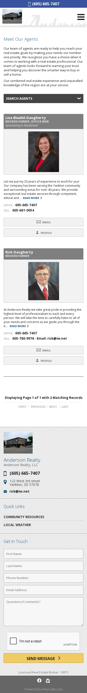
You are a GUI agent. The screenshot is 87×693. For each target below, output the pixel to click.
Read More (31, 198)
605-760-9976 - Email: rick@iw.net (39, 338)
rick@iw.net (19, 491)
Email (46, 222)
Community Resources (24, 517)
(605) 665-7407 (45, 3)
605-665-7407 (26, 205)
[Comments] (43, 625)
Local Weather (17, 524)
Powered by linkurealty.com (44, 689)
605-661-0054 (23, 210)
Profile (46, 233)
